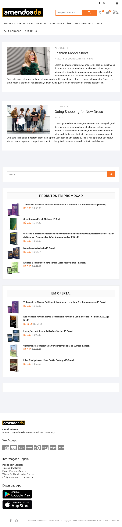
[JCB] (61, 447)
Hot (63, 117)
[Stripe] (53, 447)
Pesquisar (89, 13)
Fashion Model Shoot (71, 53)
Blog (100, 23)
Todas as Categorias (17, 23)
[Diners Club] (37, 447)
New (91, 59)
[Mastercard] (13, 447)
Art (66, 59)
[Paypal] (29, 447)
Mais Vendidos (84, 23)
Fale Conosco (12, 31)
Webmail (32, 520)
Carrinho (31, 31)
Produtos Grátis (60, 23)
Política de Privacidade (12, 465)
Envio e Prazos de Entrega (14, 471)
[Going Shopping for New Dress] (28, 119)
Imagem (58, 59)
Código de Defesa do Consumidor (17, 477)
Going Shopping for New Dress (79, 112)
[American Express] (5, 447)
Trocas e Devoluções (11, 468)
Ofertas (41, 23)
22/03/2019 (62, 48)
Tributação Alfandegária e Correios (18, 474)
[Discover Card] (45, 447)
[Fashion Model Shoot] (28, 61)
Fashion (72, 59)
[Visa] (21, 447)
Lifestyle (81, 59)
